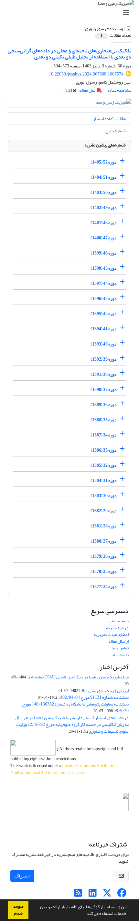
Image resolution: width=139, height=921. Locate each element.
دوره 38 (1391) (104, 374)
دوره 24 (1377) (104, 586)
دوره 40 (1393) (104, 344)
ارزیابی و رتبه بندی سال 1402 (104, 690)
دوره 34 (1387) (104, 435)
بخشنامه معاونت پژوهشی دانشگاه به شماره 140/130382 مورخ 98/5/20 (75, 707)
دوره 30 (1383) (104, 495)
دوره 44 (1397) (104, 283)
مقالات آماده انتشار (109, 118)
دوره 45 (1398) (104, 268)
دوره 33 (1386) (104, 450)
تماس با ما (120, 648)
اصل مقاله (81, 90)
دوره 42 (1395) (104, 313)
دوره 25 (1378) (104, 571)
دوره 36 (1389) (104, 404)
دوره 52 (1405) (104, 162)
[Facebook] (122, 894)
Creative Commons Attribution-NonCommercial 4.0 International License (64, 769)
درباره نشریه (117, 627)
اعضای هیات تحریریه (111, 634)
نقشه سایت (119, 654)
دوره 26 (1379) (104, 556)
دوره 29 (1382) (104, 510)
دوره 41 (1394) (104, 329)
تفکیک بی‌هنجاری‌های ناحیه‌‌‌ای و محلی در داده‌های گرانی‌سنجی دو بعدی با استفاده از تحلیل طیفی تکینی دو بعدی (69, 54)
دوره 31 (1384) (104, 480)
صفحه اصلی (119, 620)
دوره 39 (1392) (104, 359)
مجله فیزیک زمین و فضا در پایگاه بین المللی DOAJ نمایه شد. (78, 677)
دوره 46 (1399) (104, 253)
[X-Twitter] (107, 894)
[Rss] (78, 894)
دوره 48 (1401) (104, 222)
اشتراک (22, 876)
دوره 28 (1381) (104, 526)
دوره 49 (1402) (104, 207)
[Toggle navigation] (71, 12)
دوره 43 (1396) (104, 298)
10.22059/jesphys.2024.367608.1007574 (86, 74)
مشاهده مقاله (119, 90)
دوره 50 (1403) (104, 192)
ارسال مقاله (118, 641)
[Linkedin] (93, 894)
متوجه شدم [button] (18, 910)
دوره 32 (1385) (104, 465)
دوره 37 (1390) (104, 389)
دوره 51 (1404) (104, 177)
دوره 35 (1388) (104, 419)
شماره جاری (115, 130)
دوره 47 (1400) (104, 238)
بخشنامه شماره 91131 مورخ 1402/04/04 (93, 697)
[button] (84, 914)
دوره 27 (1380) (104, 541)
